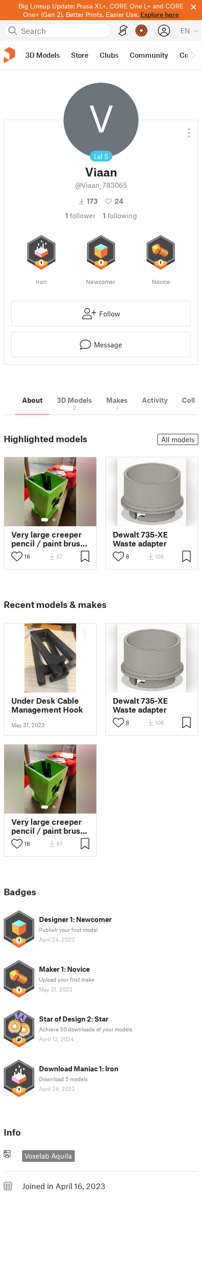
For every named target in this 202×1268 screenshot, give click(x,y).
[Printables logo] (9, 55)
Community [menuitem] (149, 55)
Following (120, 215)
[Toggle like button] (17, 556)
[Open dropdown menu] (188, 129)
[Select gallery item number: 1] (44, 520)
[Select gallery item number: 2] (54, 520)
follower (80, 215)
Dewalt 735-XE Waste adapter (140, 539)
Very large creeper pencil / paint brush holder (48, 539)
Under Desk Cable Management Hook (47, 705)
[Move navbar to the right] (192, 55)
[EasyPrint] (123, 31)
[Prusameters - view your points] (141, 30)
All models (177, 439)
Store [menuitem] (79, 55)
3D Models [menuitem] (42, 55)
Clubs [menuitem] (109, 55)
